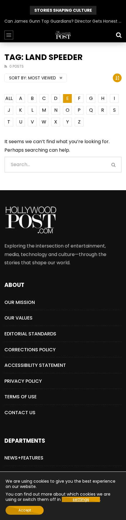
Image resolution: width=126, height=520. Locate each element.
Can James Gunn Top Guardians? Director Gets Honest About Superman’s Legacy (63, 21)
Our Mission (19, 302)
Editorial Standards (30, 333)
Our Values (18, 318)
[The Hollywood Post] (63, 35)
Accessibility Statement (35, 365)
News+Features (23, 457)
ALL (9, 98)
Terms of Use (20, 396)
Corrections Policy (30, 349)
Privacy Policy (23, 381)
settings (81, 499)
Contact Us (19, 412)
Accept (24, 510)
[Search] (118, 35)
